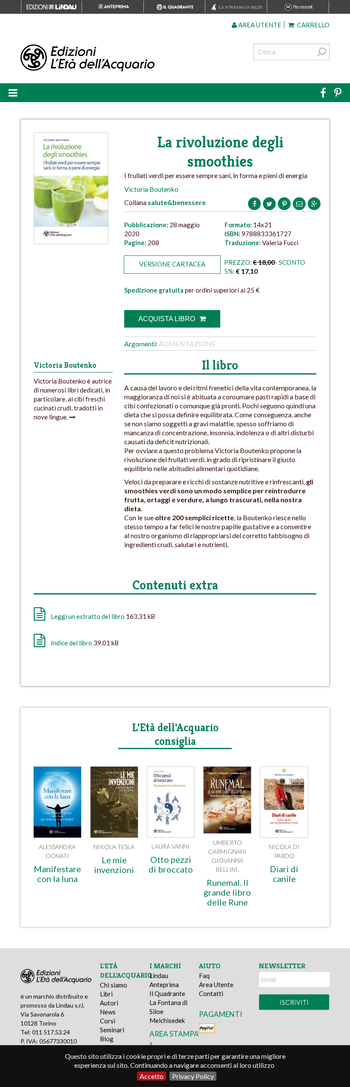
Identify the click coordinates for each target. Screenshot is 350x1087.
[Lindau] (122, 58)
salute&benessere (177, 202)
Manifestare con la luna (57, 874)
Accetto (151, 1076)
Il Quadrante (167, 993)
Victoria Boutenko (151, 189)
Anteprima (164, 984)
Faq (204, 975)
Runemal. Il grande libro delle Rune (227, 892)
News (108, 1012)
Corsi (107, 1021)
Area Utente (216, 984)
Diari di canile (284, 874)
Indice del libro (71, 643)
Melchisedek (167, 1020)
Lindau (158, 975)
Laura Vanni (171, 846)
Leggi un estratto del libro (88, 616)
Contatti (211, 993)
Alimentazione (187, 344)
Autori (109, 1003)
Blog (107, 1039)
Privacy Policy (193, 1076)
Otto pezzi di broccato (171, 864)
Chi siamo (113, 985)
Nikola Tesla (113, 846)
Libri (106, 994)
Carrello (313, 25)
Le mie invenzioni (114, 865)
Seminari (112, 1030)
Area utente (259, 25)
